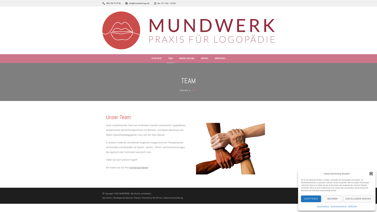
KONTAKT (204, 58)
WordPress (157, 197)
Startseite (157, 58)
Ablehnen (332, 198)
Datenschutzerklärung (338, 206)
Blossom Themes (133, 197)
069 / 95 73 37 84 (113, 3)
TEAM (170, 58)
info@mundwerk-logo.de (139, 3)
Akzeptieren (311, 198)
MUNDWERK (124, 193)
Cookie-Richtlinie (323, 206)
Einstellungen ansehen (358, 198)
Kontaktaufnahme (138, 167)
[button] (371, 173)
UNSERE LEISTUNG (186, 58)
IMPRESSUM (352, 206)
